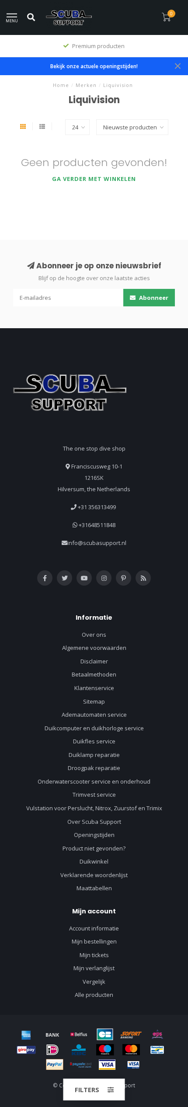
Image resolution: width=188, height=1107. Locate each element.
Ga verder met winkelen (94, 179)
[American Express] (26, 1034)
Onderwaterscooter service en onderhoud (94, 781)
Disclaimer (94, 661)
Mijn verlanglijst (94, 968)
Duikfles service (94, 741)
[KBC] (79, 1049)
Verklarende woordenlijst (94, 875)
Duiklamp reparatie (94, 755)
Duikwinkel (94, 861)
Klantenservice (94, 688)
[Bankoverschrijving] (52, 1034)
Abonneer (153, 298)
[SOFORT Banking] (131, 1034)
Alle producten (94, 995)
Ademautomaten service (94, 714)
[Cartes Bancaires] (105, 1034)
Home (61, 85)
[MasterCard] (131, 1049)
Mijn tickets (94, 955)
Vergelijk (94, 982)
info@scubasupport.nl (96, 543)
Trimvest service (94, 794)
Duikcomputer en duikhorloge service (94, 728)
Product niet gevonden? (94, 848)
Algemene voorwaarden (94, 648)
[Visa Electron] (133, 1064)
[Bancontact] (157, 1049)
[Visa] (107, 1064)
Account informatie (94, 928)
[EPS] (157, 1034)
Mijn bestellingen (94, 941)
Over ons (94, 635)
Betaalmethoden (94, 674)
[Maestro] (105, 1049)
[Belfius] (79, 1034)
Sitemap (94, 701)
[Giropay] (26, 1049)
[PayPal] (55, 1064)
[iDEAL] (52, 1049)
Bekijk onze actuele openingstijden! (94, 65)
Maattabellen (94, 888)
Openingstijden (94, 835)
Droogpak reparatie (94, 768)
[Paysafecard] (81, 1064)
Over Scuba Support (94, 822)
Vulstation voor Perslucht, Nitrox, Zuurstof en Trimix (94, 808)
